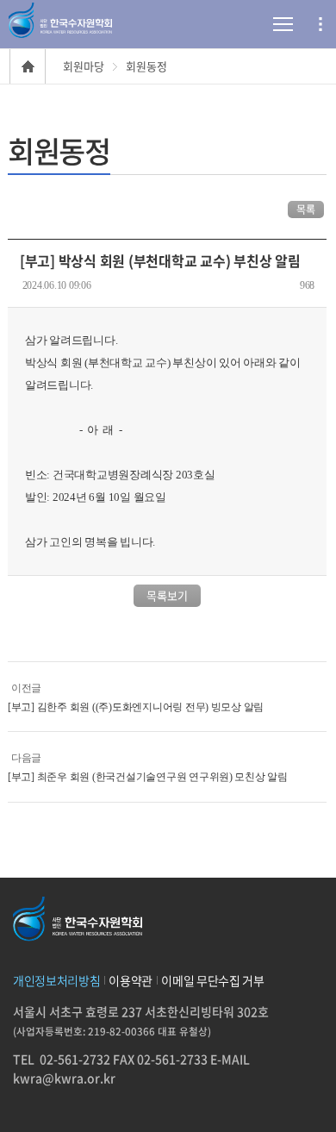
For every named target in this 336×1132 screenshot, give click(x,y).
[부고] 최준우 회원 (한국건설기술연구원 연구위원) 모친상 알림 (148, 777)
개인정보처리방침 (56, 980)
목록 (305, 209)
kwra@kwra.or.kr (64, 1077)
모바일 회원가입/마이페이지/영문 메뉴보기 (320, 24)
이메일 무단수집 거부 (212, 980)
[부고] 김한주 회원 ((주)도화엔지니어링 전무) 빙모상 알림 (136, 707)
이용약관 (130, 980)
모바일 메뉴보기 (263, 24)
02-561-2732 (75, 1058)
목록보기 (167, 595)
